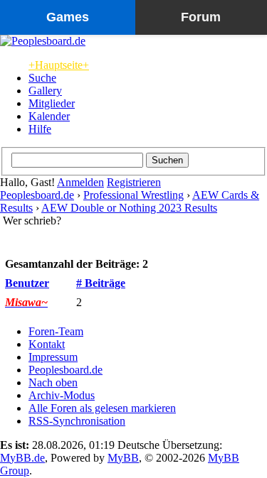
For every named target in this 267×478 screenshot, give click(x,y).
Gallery (45, 91)
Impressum (53, 357)
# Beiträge (100, 283)
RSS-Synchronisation (76, 421)
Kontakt (46, 344)
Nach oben (53, 382)
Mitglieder (51, 103)
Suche (42, 78)
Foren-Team (55, 331)
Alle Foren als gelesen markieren (102, 408)
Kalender (49, 116)
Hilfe (39, 129)
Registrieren (134, 182)
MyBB (123, 458)
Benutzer (27, 283)
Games (67, 17)
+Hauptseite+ (58, 65)
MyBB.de (22, 458)
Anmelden (80, 182)
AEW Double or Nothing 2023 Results (129, 208)
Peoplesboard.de (37, 195)
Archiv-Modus (61, 395)
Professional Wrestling (133, 195)
